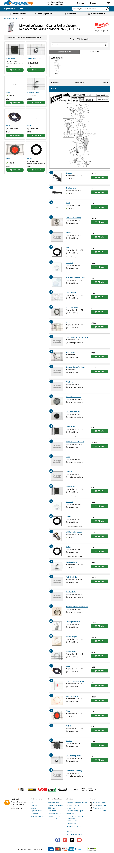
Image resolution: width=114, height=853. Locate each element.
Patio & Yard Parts (54, 816)
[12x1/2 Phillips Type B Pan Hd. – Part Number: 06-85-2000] (57, 685)
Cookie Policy (71, 813)
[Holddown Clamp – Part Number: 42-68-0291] (36, 84)
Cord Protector (71, 188)
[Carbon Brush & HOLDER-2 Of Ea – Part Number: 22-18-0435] (57, 341)
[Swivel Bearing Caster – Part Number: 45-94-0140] (36, 49)
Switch (8, 93)
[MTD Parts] (52, 789)
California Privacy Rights (75, 811)
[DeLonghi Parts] (62, 789)
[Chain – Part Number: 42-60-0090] (57, 461)
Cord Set (69, 173)
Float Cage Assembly (73, 622)
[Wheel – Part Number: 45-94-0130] (15, 149)
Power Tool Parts (54, 819)
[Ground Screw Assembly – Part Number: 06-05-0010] (57, 775)
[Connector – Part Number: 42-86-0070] (57, 267)
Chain (68, 457)
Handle (68, 233)
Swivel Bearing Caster (34, 58)
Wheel (8, 158)
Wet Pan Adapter (71, 637)
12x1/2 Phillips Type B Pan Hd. (76, 681)
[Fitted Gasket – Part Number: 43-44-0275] (15, 49)
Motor (68, 322)
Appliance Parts (53, 803)
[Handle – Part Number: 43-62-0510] (57, 237)
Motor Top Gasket (72, 307)
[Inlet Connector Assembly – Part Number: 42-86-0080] (57, 536)
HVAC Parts (52, 811)
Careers (69, 829)
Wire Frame (70, 382)
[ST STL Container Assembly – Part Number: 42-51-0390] (57, 446)
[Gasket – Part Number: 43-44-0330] (15, 116)
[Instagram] (65, 840)
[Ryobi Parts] (42, 789)
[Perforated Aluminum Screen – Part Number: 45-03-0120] (57, 282)
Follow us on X (97, 808)
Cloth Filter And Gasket (73, 397)
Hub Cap (69, 741)
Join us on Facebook (99, 803)
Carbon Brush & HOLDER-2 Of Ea (77, 337)
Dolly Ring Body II (72, 696)
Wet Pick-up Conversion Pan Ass (77, 607)
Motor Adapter (71, 293)
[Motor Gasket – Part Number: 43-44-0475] (57, 356)
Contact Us (34, 813)
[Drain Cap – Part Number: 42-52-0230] (57, 476)
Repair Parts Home (10, 18)
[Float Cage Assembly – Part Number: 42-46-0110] (57, 626)
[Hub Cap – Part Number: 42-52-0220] (57, 745)
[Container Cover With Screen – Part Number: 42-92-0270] (57, 371)
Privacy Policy (71, 808)
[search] (107, 8)
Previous (56, 83)
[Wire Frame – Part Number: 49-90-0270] (57, 386)
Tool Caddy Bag (71, 592)
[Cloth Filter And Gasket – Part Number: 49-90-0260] (57, 401)
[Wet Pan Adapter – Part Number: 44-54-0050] (57, 641)
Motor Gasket (70, 352)
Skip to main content (57, 11)
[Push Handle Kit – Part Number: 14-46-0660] (57, 581)
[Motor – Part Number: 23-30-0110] (57, 326)
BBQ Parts (51, 808)
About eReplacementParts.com (77, 803)
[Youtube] (79, 840)
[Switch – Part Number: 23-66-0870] (15, 84)
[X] (72, 840)
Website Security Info (74, 826)
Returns (33, 808)
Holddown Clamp (33, 93)
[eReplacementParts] (19, 2)
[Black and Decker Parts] (21, 789)
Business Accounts (37, 816)
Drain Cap (69, 472)
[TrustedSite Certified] (91, 849)
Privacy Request (72, 821)
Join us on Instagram (100, 805)
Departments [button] (8, 9)
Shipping (34, 805)
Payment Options (36, 811)
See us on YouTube (99, 811)
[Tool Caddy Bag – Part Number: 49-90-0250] (57, 596)
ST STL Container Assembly (75, 442)
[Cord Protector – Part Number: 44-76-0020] (57, 192)
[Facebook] (57, 840)
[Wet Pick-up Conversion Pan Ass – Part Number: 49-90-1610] (57, 611)
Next (104, 83)
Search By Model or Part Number (84, 9)
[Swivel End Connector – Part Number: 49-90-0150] (57, 416)
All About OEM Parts (73, 805)
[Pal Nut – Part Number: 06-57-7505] (36, 116)
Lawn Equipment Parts (55, 813)
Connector (69, 263)
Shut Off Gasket (71, 651)
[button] (108, 3)
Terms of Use (71, 823)
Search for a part (58, 45)
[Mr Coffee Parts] (73, 789)
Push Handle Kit (71, 577)
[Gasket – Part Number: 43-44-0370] (36, 149)
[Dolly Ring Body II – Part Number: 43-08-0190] (57, 700)
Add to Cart (16, 70)
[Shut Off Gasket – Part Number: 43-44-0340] (57, 655)
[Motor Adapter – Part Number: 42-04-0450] (57, 297)
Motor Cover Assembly (73, 218)
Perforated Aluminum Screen (75, 278)
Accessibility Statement (74, 834)
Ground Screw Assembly (74, 771)
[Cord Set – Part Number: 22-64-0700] (57, 177)
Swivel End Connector (73, 412)
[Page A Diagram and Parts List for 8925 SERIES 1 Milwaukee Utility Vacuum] (79, 130)
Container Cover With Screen (75, 367)
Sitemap (69, 832)
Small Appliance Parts (55, 805)
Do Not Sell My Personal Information (75, 817)
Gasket (8, 125)
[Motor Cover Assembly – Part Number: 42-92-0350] (57, 222)
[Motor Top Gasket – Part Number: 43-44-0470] (57, 311)
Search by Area (94, 52)
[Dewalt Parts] (31, 789)
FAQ (32, 803)
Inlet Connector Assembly (74, 532)
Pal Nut (29, 125)
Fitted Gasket (10, 58)
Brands (20, 9)
